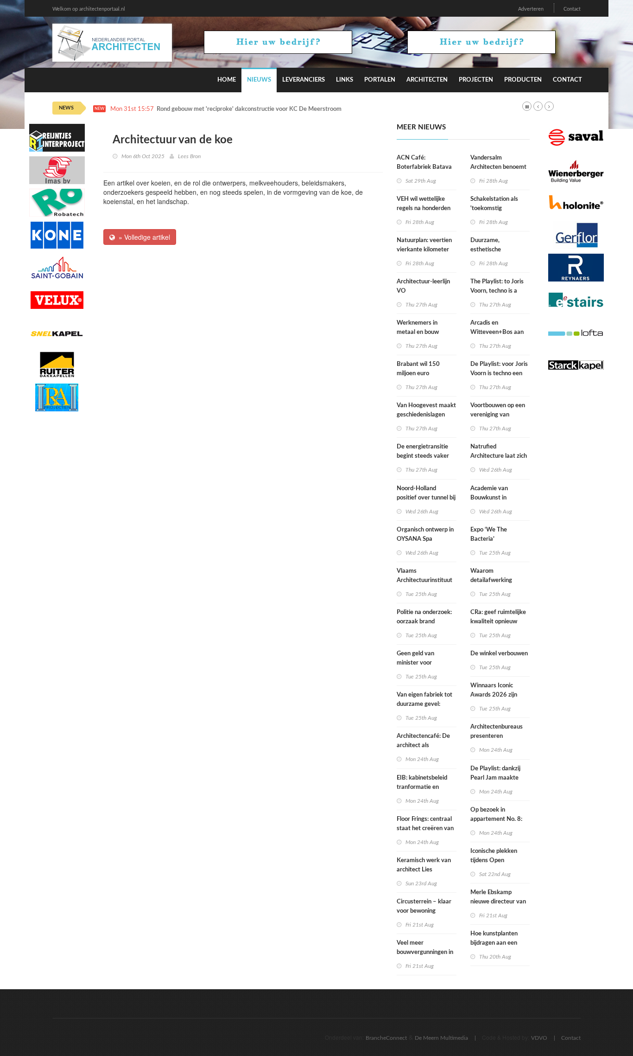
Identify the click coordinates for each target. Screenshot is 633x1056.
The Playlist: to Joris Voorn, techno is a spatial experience (497, 291)
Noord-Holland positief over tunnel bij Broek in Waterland (426, 498)
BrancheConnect (386, 1038)
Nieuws (259, 80)
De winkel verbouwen (499, 654)
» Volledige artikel (142, 237)
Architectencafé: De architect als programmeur (423, 745)
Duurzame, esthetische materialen (485, 249)
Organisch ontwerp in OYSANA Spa (425, 534)
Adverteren (531, 9)
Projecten (476, 80)
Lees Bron (189, 156)
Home (226, 80)
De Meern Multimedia (441, 1038)
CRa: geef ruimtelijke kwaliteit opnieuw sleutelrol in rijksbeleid (499, 621)
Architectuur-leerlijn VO (423, 286)
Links (344, 80)
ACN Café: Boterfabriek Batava (424, 162)
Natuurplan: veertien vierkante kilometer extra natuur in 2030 (424, 249)
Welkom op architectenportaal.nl (88, 9)
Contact (572, 9)
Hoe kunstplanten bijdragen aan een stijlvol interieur (494, 943)
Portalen (379, 80)
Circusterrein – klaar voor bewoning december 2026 (424, 911)
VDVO (539, 1038)
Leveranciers (303, 80)
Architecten (427, 80)
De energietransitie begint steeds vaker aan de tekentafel (423, 456)
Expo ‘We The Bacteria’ (488, 534)
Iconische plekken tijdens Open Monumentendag (493, 860)
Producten (523, 80)
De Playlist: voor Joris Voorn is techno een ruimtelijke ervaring (499, 373)
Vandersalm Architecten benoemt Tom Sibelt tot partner (499, 167)
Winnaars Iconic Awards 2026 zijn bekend (493, 695)
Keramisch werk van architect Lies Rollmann (424, 870)
